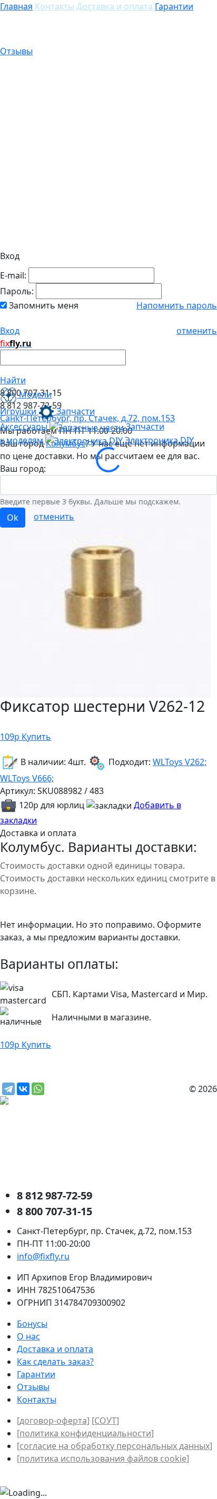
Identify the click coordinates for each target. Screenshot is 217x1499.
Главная (16, 6)
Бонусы (32, 1323)
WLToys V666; (27, 778)
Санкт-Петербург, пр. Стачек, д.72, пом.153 (87, 418)
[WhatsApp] (38, 1089)
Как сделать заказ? (55, 1361)
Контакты (54, 6)
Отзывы (16, 51)
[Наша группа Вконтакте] (79, 1147)
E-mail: (13, 275)
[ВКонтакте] (23, 1089)
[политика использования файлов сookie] (103, 1458)
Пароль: (17, 291)
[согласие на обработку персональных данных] (114, 1446)
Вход (9, 330)
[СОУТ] (105, 1420)
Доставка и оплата (114, 6)
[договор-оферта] (53, 1420)
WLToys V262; (179, 762)
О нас (28, 1336)
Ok (12, 517)
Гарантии (174, 6)
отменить (196, 330)
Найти (13, 380)
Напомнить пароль (176, 305)
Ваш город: (23, 468)
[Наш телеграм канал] (51, 1101)
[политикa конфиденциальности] (85, 1433)
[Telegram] (8, 1089)
